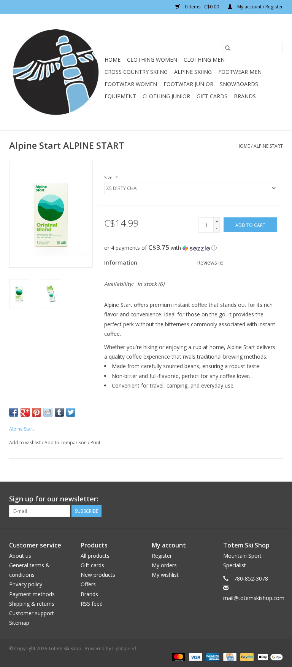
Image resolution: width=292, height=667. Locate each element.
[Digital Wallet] (269, 656)
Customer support (31, 613)
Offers (88, 584)
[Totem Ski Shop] (55, 72)
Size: (110, 177)
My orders (164, 565)
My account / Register (259, 6)
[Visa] (194, 656)
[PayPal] (246, 656)
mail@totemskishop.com (253, 598)
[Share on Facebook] (13, 412)
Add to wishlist (25, 442)
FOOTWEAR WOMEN (131, 84)
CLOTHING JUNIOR (166, 96)
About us (20, 555)
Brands (245, 96)
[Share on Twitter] (70, 412)
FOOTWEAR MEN (240, 71)
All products (95, 555)
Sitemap (19, 622)
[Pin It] (36, 412)
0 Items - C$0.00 (202, 6)
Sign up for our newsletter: (53, 499)
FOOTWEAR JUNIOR (188, 84)
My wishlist (165, 574)
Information (120, 262)
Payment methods (32, 594)
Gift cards (212, 96)
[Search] (227, 48)
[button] (193, 248)
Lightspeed (124, 648)
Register (162, 555)
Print (95, 442)
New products (98, 574)
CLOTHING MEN (204, 59)
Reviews (210, 262)
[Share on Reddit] (47, 412)
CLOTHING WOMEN (152, 59)
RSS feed (92, 603)
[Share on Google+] (25, 412)
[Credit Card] (229, 656)
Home (113, 59)
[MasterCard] (177, 656)
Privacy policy (25, 584)
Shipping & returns (31, 603)
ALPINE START (268, 146)
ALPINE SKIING (193, 71)
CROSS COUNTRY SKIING (136, 71)
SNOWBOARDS (239, 84)
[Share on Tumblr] (59, 412)
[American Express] (212, 656)
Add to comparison (66, 442)
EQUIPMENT (120, 96)
